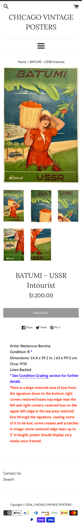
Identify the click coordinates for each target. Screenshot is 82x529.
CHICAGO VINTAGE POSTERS (41, 22)
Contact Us (12, 473)
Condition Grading (33, 375)
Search (8, 479)
